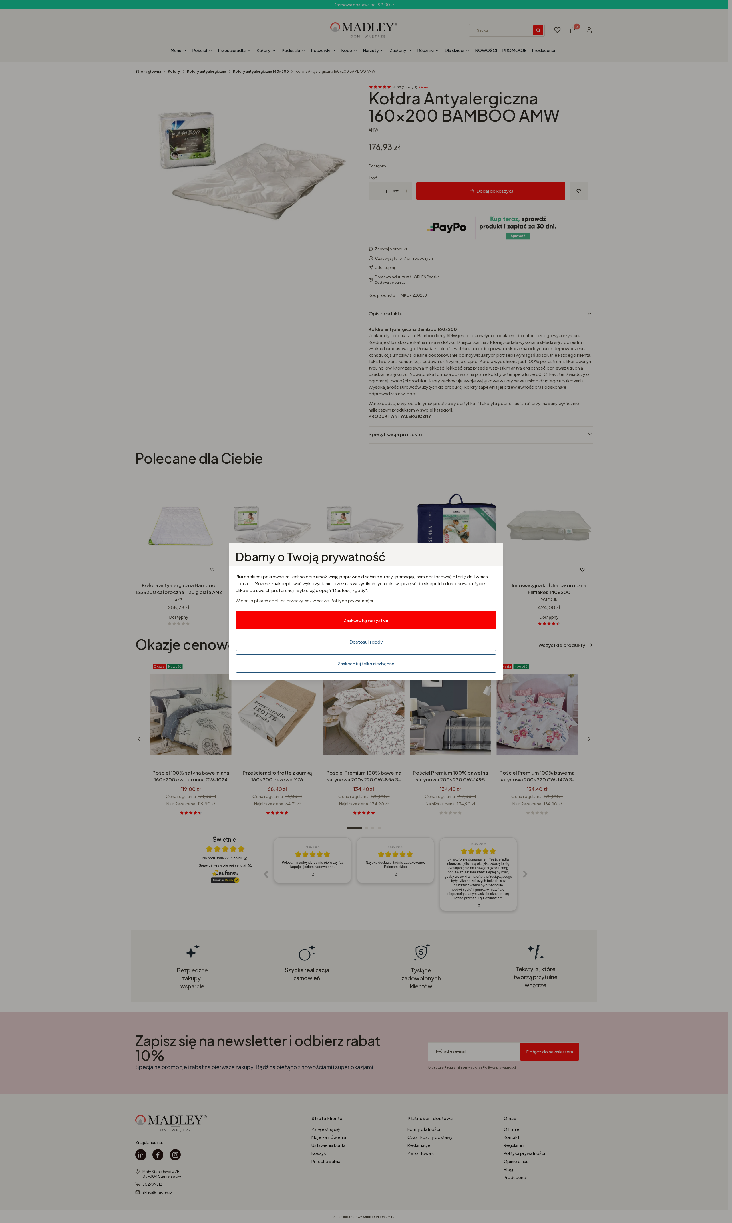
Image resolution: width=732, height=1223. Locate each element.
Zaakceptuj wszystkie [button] (366, 620)
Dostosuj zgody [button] (366, 641)
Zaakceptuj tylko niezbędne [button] (366, 663)
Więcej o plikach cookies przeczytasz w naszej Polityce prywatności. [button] (305, 600)
